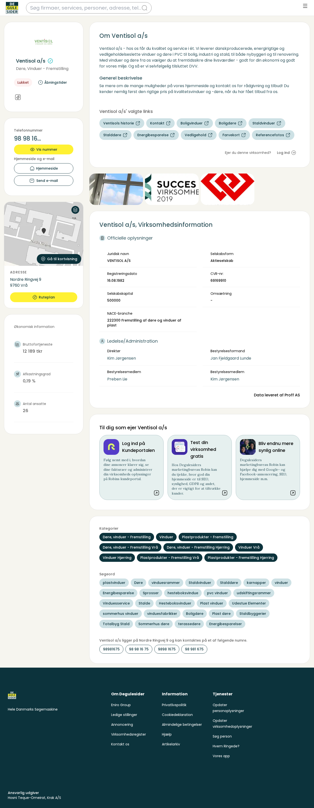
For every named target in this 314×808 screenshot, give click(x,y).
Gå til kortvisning (62, 258)
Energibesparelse (153, 135)
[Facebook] (18, 97)
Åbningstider (55, 82)
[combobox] (86, 7)
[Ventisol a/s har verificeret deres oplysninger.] (50, 61)
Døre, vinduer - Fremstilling (42, 68)
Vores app (221, 756)
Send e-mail (47, 180)
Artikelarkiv (171, 744)
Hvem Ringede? (226, 746)
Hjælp (167, 734)
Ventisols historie (118, 123)
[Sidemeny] (305, 6)
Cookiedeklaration (177, 714)
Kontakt (157, 123)
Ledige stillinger (124, 714)
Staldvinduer (263, 123)
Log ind (283, 152)
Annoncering (122, 724)
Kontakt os (120, 744)
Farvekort (231, 135)
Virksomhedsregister (128, 734)
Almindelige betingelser (182, 724)
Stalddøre (112, 135)
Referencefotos (270, 135)
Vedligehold (195, 135)
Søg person (222, 736)
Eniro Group (121, 704)
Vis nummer (46, 149)
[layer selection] (75, 210)
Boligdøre (227, 123)
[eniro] (12, 8)
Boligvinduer (192, 123)
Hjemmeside (47, 168)
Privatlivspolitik (174, 704)
